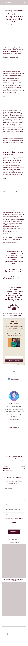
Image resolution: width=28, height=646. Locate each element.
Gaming (7, 10)
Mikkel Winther (15, 379)
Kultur (21, 10)
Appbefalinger (12, 10)
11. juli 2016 (19, 271)
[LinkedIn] (19, 375)
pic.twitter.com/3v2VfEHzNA (14, 263)
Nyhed (11, 11)
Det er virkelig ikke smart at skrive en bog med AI (14, 457)
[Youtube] (16, 641)
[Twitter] (11, 375)
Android (20, 315)
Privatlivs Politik (17, 622)
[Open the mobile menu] (24, 3)
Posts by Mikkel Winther (13, 419)
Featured (18, 10)
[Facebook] (8, 375)
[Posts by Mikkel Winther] (9, 379)
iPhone (14, 315)
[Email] (14, 375)
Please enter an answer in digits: (14, 518)
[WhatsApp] (17, 375)
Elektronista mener (14, 542)
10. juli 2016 (16, 308)
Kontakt (8, 622)
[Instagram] (11, 641)
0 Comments (14, 383)
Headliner (16, 11)
